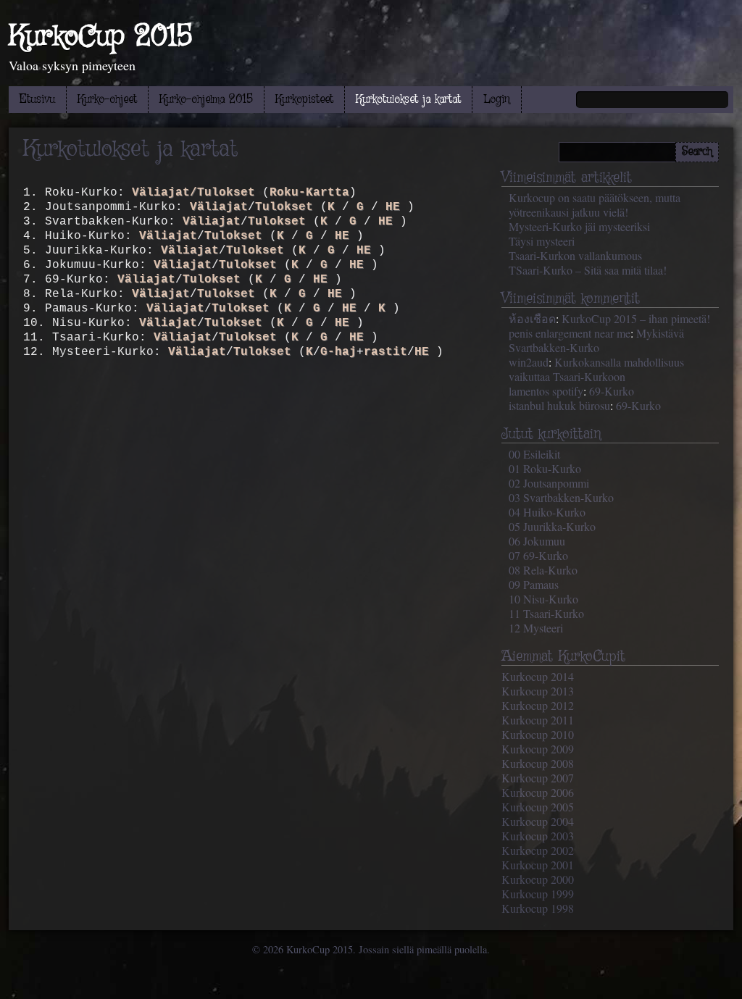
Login (496, 99)
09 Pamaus (534, 584)
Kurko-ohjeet (107, 99)
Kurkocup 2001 (537, 864)
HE (392, 207)
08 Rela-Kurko (543, 569)
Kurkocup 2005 (537, 806)
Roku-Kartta (309, 192)
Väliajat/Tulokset (193, 192)
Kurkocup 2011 (537, 719)
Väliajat (219, 207)
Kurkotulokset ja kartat (408, 99)
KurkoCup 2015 (100, 37)
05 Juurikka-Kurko (552, 526)
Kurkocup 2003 (537, 835)
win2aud (529, 361)
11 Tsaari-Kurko (546, 613)
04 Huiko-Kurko (547, 511)
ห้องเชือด (532, 318)
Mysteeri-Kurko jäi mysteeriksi (579, 226)
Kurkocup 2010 (537, 734)
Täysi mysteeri (542, 240)
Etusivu (37, 99)
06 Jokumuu (537, 540)
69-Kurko (611, 390)
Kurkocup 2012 (537, 705)
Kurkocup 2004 (537, 821)
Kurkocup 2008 (537, 763)
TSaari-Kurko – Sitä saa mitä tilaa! (588, 269)
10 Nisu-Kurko (543, 598)
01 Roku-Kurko (545, 468)
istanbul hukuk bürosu (559, 405)
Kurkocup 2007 (537, 777)
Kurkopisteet (304, 99)
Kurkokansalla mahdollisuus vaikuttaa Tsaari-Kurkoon (596, 369)
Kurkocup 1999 (537, 893)
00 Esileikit (534, 453)
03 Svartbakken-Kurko (561, 497)
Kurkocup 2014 (537, 676)
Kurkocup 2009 (537, 748)
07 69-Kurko (538, 555)
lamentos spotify (546, 390)
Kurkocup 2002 (537, 850)
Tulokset (284, 207)
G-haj (338, 352)
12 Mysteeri (536, 627)
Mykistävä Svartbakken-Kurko (596, 340)
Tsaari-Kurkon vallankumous (575, 255)
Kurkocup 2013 (537, 690)
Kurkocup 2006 (537, 792)
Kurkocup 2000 (537, 879)
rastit (385, 352)
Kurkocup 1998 (537, 908)
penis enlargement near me (569, 332)
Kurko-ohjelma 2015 (206, 99)
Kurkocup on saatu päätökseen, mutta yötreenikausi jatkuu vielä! (594, 205)
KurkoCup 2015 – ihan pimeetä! (636, 318)
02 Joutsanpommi (549, 482)
